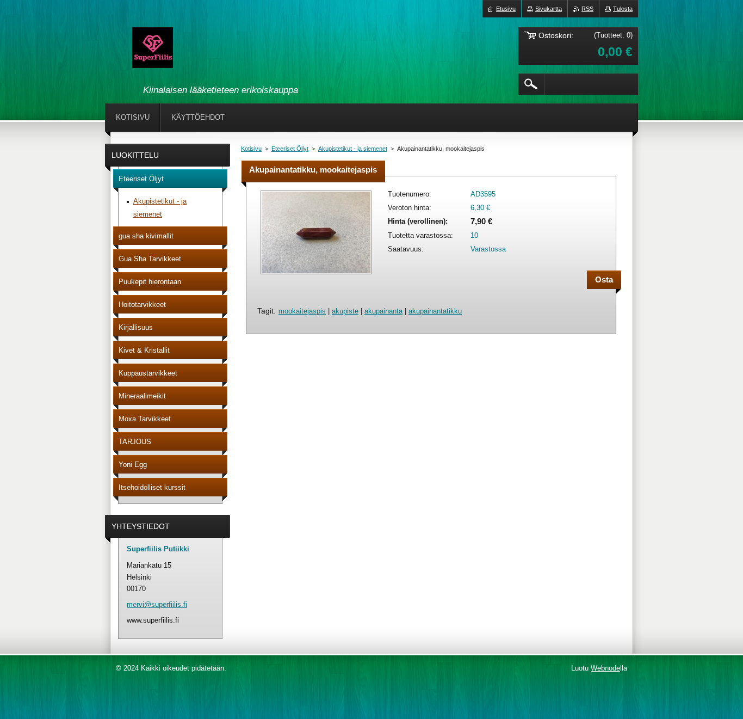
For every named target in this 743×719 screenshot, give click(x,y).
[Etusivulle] (152, 49)
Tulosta (623, 8)
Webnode (605, 668)
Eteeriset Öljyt (289, 148)
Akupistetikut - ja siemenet (352, 148)
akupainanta (383, 311)
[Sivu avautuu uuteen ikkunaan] (316, 275)
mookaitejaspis (302, 311)
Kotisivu (251, 148)
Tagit (265, 310)
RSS (587, 8)
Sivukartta (548, 8)
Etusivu (506, 8)
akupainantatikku (435, 311)
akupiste (345, 311)
